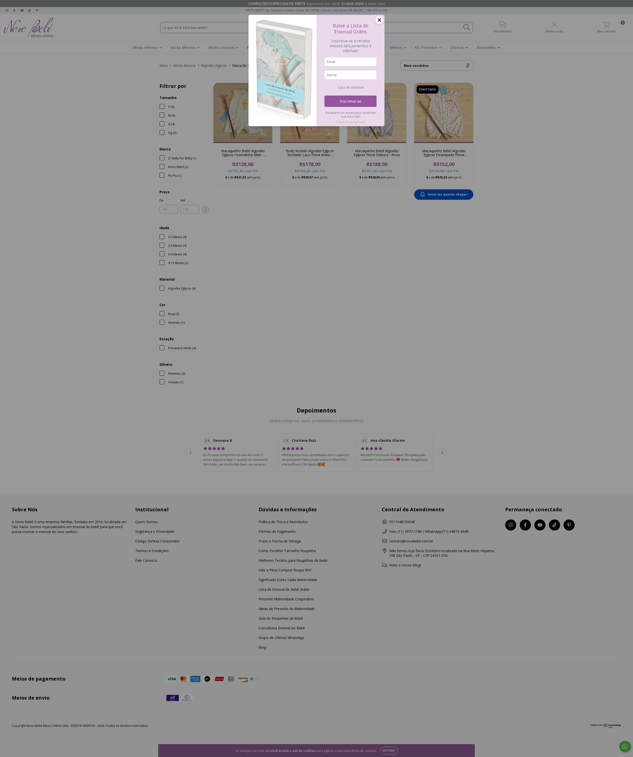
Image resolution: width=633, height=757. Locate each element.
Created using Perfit (350, 122)
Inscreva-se (350, 101)
